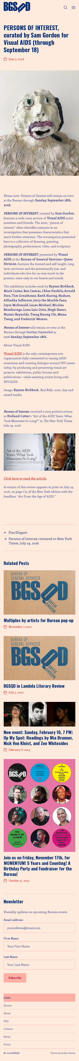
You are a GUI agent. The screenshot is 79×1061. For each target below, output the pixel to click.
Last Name (10, 957)
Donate (7, 997)
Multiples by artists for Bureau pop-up (38, 620)
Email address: (13, 920)
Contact (8, 1028)
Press (7, 1044)
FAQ (6, 1021)
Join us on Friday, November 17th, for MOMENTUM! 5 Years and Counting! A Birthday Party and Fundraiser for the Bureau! (38, 865)
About (7, 1013)
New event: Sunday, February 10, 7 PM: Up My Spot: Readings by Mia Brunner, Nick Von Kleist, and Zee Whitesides (38, 737)
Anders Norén (68, 1052)
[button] (65, 7)
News (7, 1036)
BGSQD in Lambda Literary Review (34, 685)
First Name (11, 938)
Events (8, 1005)
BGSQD (16, 1052)
